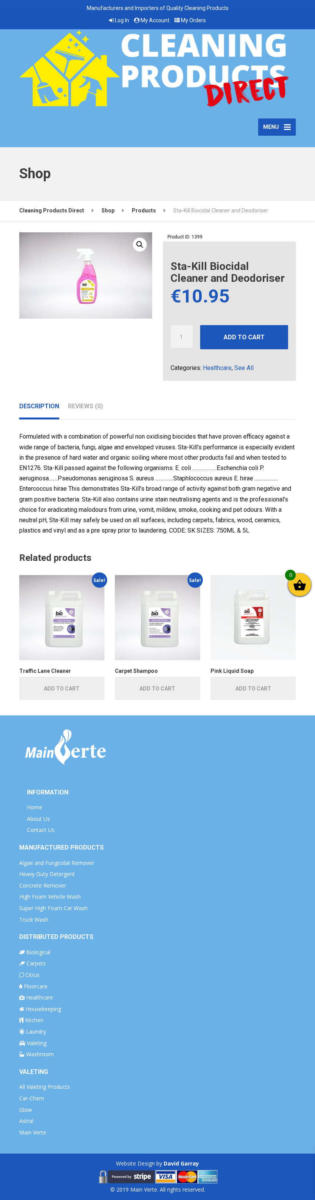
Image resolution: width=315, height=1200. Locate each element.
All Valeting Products (44, 1086)
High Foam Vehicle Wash (50, 896)
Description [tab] (39, 406)
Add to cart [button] (62, 688)
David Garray (181, 1163)
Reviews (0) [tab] (85, 406)
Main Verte (32, 1132)
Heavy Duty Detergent (47, 874)
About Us (38, 818)
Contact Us (41, 829)
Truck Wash (33, 919)
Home (34, 807)
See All (244, 368)
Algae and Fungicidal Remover (56, 862)
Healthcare (217, 368)
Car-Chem (31, 1098)
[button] (140, 245)
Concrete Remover (42, 885)
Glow (25, 1109)
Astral (26, 1120)
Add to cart (244, 337)
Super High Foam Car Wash (53, 908)
